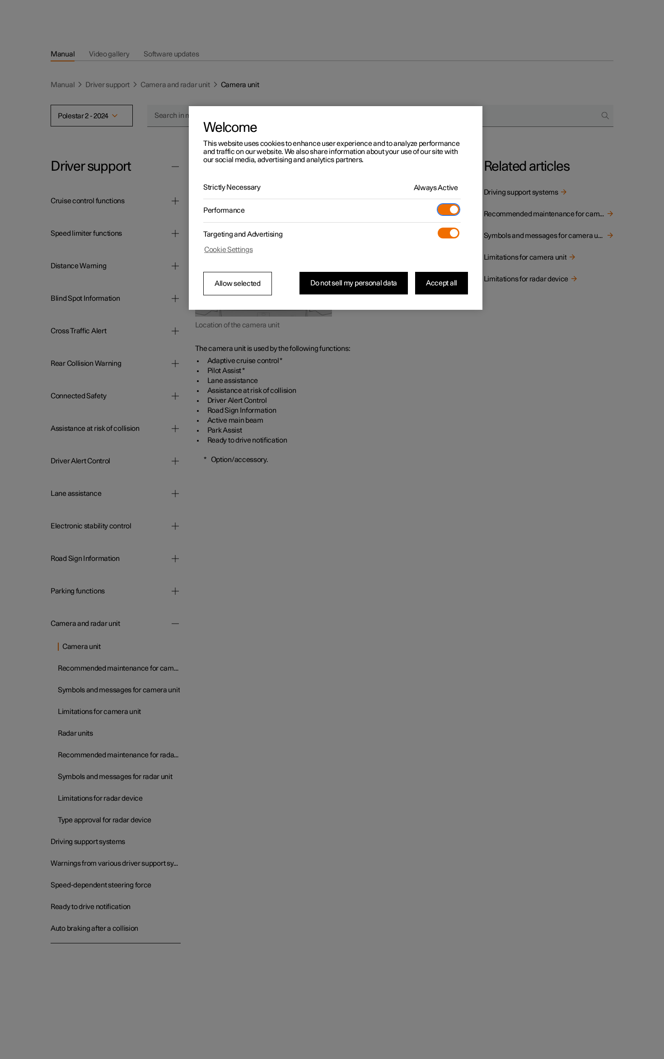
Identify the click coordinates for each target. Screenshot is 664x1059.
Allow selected (238, 283)
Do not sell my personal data (353, 283)
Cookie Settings (228, 249)
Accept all (441, 283)
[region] (335, 208)
